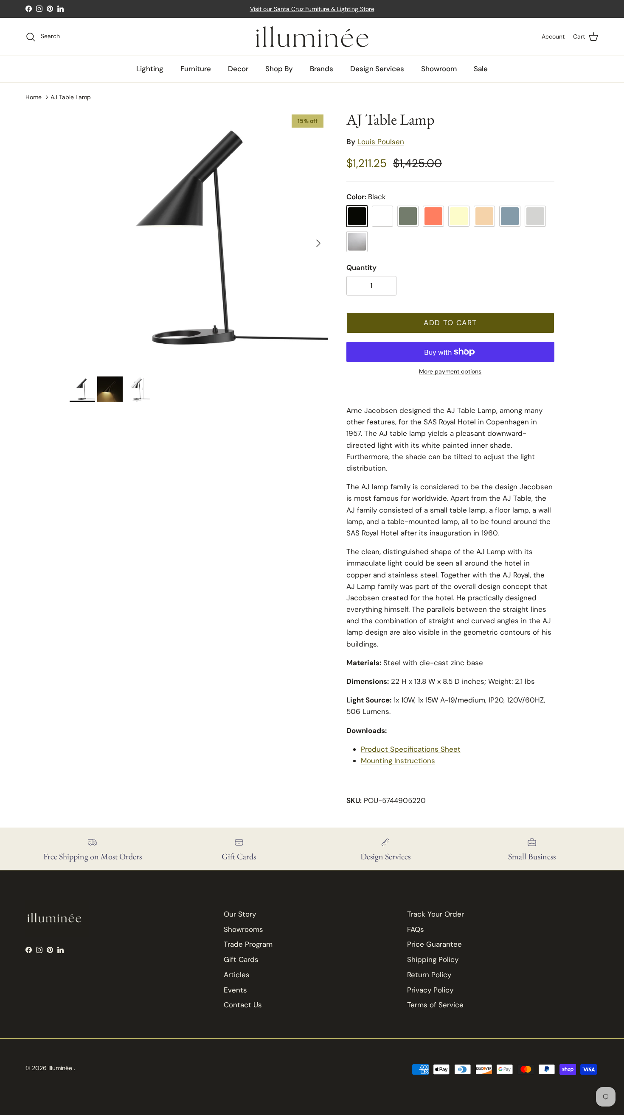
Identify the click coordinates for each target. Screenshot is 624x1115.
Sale (481, 68)
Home (33, 97)
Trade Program (248, 944)
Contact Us (243, 1004)
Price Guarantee (434, 944)
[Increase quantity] (388, 285)
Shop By (279, 68)
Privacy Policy (430, 990)
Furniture (195, 68)
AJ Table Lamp (71, 97)
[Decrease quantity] (354, 285)
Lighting (149, 68)
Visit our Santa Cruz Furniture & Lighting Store (312, 9)
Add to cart (450, 322)
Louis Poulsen (380, 141)
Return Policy (429, 974)
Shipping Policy (432, 959)
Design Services (377, 68)
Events (235, 990)
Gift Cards (241, 959)
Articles (237, 974)
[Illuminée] (312, 36)
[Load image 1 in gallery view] (199, 239)
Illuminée (61, 1068)
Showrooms (243, 929)
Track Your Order (435, 914)
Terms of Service (435, 1004)
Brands (321, 68)
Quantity (361, 267)
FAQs (415, 929)
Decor (238, 68)
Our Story (240, 914)
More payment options (450, 371)
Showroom (439, 68)
